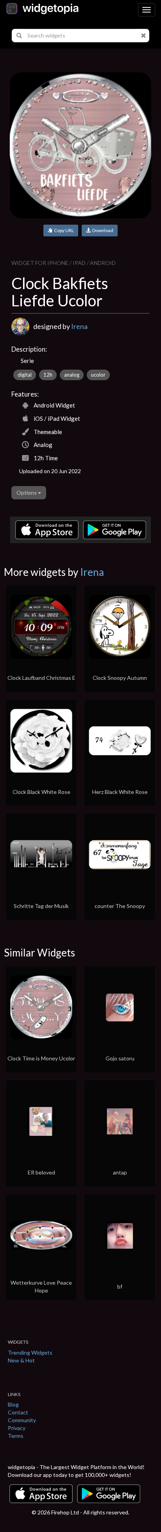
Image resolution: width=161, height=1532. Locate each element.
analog (71, 375)
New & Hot (21, 1360)
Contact (18, 1412)
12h (47, 375)
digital (25, 375)
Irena (79, 326)
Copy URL (63, 230)
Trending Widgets (30, 1352)
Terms (15, 1435)
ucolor (98, 375)
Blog (13, 1404)
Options (27, 492)
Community (22, 1420)
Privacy (16, 1428)
